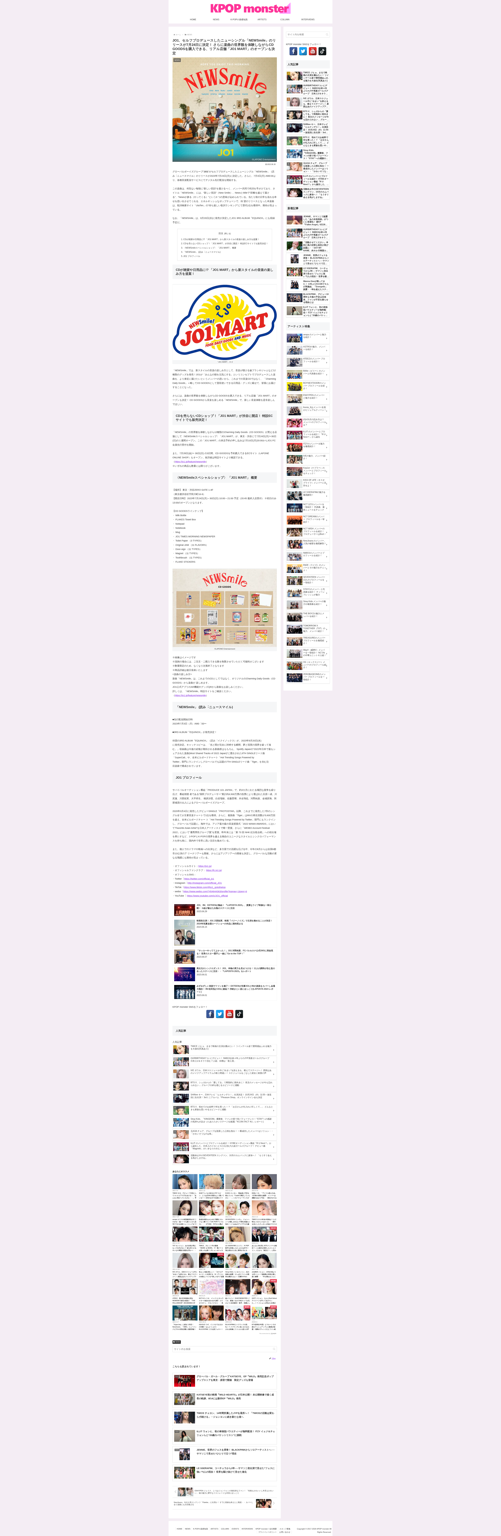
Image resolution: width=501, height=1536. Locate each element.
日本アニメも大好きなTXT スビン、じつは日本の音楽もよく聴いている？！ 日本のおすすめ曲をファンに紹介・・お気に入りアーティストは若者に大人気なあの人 (211, 1197)
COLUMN (225, 1529)
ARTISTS (214, 1529)
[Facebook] (210, 1014)
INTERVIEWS (247, 1529)
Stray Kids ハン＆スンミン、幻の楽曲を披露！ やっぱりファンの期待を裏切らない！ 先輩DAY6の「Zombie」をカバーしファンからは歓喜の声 (237, 1276)
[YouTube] (229, 1014)
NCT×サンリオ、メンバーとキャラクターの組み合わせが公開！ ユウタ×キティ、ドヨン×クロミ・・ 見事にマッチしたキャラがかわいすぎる (211, 1303)
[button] (274, 1349)
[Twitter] (220, 1014)
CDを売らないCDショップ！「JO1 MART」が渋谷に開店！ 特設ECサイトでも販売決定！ (225, 243)
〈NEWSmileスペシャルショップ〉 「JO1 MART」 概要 (209, 248)
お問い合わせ (284, 1532)
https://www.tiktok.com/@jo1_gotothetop (205, 887)
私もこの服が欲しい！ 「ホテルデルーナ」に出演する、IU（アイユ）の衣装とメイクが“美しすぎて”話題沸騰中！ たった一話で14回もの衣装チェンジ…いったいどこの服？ (211, 1276)
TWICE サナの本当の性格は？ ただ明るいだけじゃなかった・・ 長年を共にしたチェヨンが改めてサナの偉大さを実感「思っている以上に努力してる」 (264, 1224)
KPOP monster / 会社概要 (266, 1529)
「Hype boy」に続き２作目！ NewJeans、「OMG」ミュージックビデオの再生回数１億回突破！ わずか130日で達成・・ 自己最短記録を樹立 (185, 1329)
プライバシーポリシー (267, 1532)
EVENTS (235, 1529)
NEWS (177, 1342)
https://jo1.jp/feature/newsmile (190, 461)
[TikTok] (239, 1014)
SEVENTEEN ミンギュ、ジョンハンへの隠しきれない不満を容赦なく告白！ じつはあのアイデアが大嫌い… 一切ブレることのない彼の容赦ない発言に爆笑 (237, 1224)
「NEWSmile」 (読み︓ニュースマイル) (201, 252)
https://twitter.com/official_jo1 (199, 879)
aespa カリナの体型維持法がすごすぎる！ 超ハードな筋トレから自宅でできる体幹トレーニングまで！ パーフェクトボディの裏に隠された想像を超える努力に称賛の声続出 (185, 1224)
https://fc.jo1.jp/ (214, 870)
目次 (221, 233)
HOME (179, 1529)
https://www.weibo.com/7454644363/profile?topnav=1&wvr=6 (215, 891)
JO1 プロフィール (191, 256)
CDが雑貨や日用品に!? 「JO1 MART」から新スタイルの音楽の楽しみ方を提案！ (221, 239)
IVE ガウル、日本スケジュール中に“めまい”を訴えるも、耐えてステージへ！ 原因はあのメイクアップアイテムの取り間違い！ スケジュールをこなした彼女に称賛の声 (185, 1276)
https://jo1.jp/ (205, 866)
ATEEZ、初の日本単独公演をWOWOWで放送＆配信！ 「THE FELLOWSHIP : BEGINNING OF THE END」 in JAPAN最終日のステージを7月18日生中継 (184, 1303)
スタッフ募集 (284, 1529)
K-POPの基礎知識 (200, 1529)
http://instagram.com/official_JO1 (205, 883)
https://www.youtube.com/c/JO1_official (207, 895)
